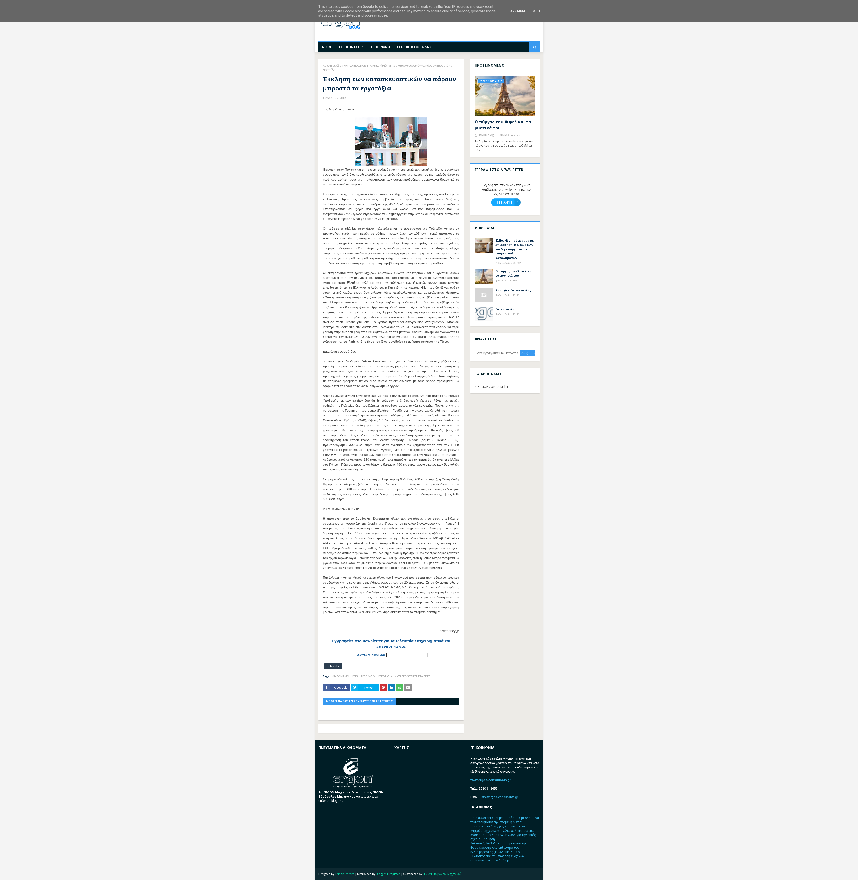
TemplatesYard (344, 874)
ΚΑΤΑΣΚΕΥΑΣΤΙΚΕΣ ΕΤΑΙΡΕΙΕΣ (361, 65)
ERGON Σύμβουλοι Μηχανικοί (442, 874)
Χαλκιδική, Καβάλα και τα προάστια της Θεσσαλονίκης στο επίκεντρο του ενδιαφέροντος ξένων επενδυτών (498, 847)
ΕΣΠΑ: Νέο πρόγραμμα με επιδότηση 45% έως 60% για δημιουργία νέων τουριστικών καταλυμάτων (514, 249)
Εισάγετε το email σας (370, 655)
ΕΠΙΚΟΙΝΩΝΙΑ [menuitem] (380, 47)
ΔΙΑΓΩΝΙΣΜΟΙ (341, 676)
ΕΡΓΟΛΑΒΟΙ (368, 676)
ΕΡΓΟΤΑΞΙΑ (385, 676)
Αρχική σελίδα (332, 65)
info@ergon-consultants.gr (499, 797)
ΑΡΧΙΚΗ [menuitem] (327, 47)
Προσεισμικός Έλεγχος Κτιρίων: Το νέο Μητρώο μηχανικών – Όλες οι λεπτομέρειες (502, 828)
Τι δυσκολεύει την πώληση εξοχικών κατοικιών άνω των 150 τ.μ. (497, 858)
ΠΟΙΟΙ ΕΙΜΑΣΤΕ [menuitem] (350, 47)
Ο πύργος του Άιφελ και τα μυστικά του (503, 124)
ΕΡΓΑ (355, 676)
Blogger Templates (388, 874)
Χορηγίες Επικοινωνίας (513, 290)
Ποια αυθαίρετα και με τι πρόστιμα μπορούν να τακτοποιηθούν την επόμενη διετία (504, 820)
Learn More (516, 11)
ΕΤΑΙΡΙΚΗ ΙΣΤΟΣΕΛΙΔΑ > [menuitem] (414, 47)
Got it (535, 11)
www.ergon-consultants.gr (490, 780)
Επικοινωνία (504, 309)
